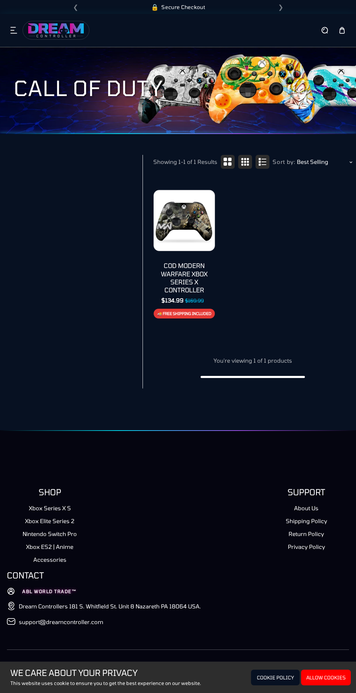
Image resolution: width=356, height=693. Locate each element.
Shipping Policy (306, 521)
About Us (306, 508)
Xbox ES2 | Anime (49, 546)
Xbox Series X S (50, 508)
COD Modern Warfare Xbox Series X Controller (184, 278)
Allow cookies (326, 677)
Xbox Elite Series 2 (49, 521)
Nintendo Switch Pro (50, 533)
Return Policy (306, 533)
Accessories (49, 559)
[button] (13, 30)
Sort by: (284, 161)
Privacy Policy (306, 546)
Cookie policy (275, 677)
